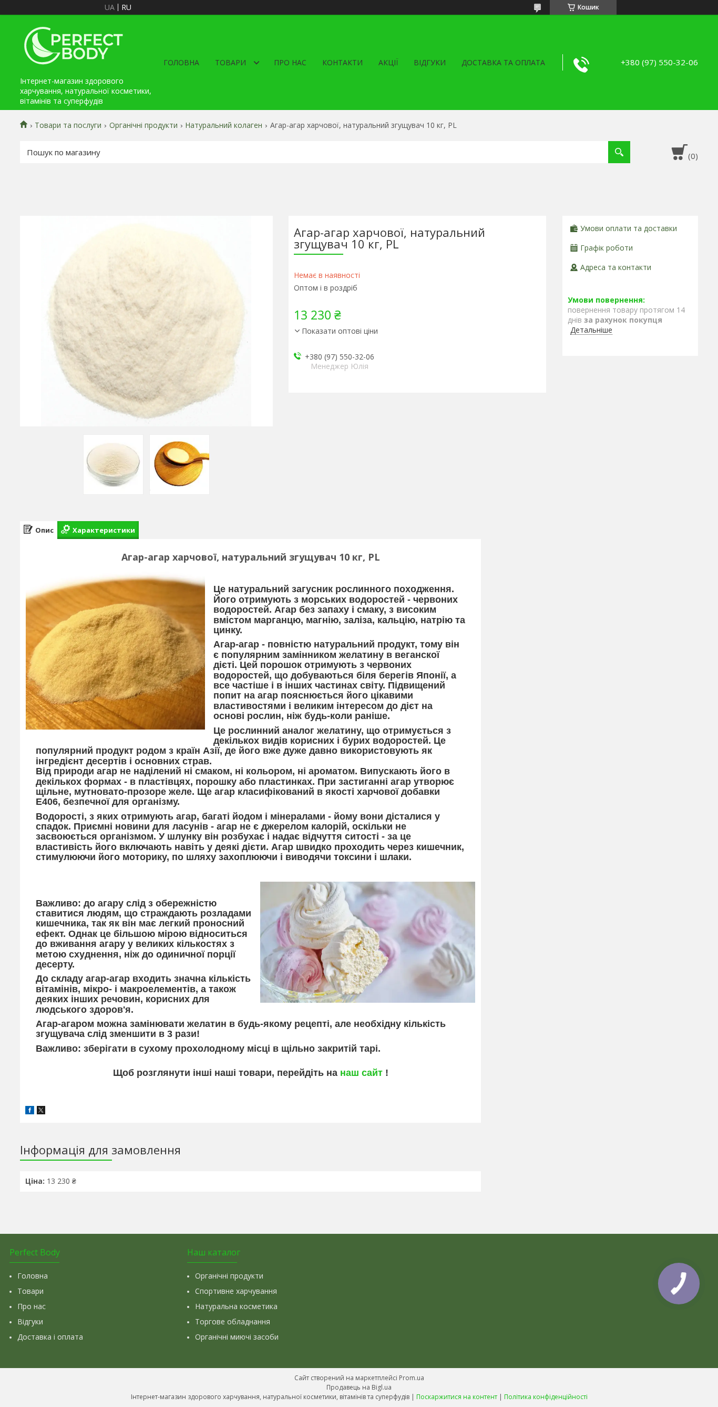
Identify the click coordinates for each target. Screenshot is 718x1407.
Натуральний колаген (223, 125)
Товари (230, 62)
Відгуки (430, 62)
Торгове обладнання (232, 1321)
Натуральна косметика (236, 1306)
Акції (388, 62)
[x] (41, 1111)
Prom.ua (411, 1377)
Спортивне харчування (236, 1291)
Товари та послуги (68, 125)
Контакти (342, 62)
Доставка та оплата (503, 62)
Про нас (290, 62)
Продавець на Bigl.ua (359, 1387)
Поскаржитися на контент (456, 1396)
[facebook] (29, 1111)
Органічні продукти (143, 125)
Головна (181, 62)
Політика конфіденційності (546, 1396)
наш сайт (361, 1072)
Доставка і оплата (50, 1337)
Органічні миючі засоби (237, 1337)
